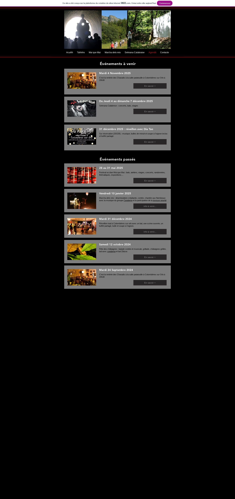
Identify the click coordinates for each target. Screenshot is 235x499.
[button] (117, 30)
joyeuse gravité (159, 200)
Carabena (128, 200)
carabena (111, 251)
